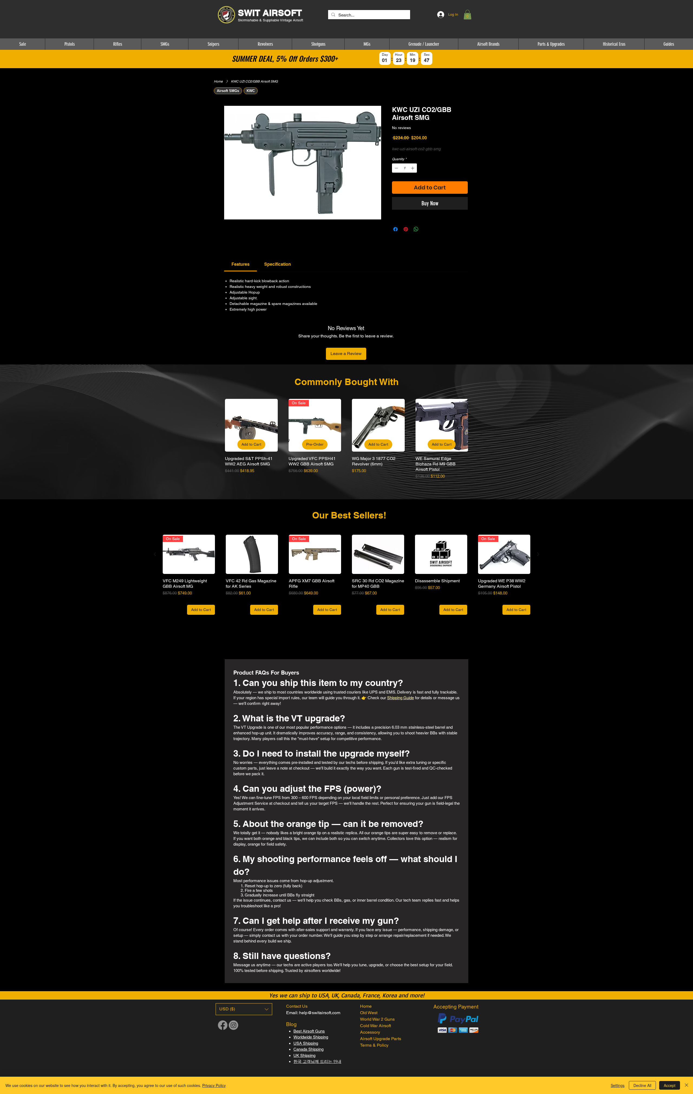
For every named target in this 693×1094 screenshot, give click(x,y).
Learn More (413, 152)
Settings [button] (618, 1085)
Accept (669, 1085)
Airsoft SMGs (228, 91)
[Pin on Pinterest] (406, 243)
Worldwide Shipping (310, 1051)
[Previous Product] (217, 439)
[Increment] (413, 182)
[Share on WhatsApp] (416, 243)
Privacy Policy (214, 1085)
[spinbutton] (404, 182)
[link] (240, 278)
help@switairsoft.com (319, 1026)
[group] (346, 456)
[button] (467, 14)
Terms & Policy (374, 1059)
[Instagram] (233, 1039)
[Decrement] (396, 182)
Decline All (642, 1085)
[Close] (686, 1085)
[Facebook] (222, 1039)
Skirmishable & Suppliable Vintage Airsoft (271, 20)
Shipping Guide (400, 711)
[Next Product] (476, 439)
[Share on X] (426, 243)
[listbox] (243, 1023)
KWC (251, 91)
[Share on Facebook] (395, 243)
